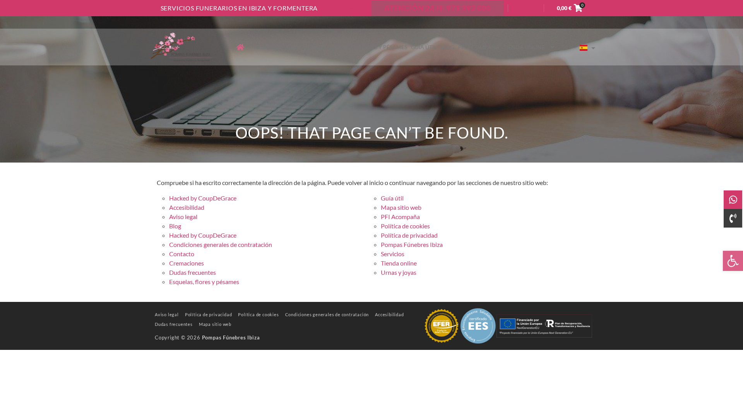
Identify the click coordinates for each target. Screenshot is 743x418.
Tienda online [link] (524, 47)
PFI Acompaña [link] (479, 47)
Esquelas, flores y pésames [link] (368, 47)
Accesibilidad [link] (186, 207)
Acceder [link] (526, 8)
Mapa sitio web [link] (401, 207)
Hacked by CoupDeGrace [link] (202, 198)
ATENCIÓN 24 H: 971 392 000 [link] (437, 7)
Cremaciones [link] (306, 47)
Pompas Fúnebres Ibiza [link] (412, 244)
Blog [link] (447, 47)
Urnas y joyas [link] (398, 272)
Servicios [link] (269, 47)
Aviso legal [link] (183, 216)
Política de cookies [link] (405, 226)
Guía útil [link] (424, 47)
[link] (733, 261)
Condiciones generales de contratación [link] (220, 244)
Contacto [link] (349, 8)
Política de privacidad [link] (409, 235)
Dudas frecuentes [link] (192, 272)
